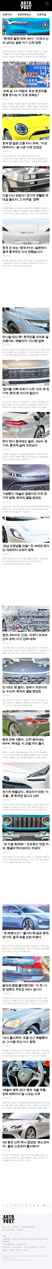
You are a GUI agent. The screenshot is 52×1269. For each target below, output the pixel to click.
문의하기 (20, 1230)
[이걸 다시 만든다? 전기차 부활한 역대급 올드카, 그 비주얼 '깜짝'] (26, 190)
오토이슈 (7, 14)
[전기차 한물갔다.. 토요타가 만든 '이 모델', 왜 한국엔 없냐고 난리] (26, 786)
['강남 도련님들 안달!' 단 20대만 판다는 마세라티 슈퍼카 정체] (26, 541)
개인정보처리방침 (28, 1227)
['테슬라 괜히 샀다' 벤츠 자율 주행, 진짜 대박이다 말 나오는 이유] (26, 1085)
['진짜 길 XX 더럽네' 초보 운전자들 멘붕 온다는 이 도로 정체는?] (26, 86)
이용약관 (15, 1227)
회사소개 (5, 1227)
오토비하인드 (24, 14)
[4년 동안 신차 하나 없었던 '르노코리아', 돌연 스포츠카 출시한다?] (26, 1137)
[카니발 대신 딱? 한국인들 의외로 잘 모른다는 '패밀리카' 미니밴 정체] (26, 332)
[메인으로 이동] (26, 9)
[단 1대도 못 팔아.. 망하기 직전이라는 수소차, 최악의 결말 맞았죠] (26, 682)
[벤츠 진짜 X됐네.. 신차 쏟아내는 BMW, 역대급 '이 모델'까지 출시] (26, 734)
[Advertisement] (26, 287)
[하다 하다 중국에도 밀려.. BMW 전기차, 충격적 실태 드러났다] (26, 436)
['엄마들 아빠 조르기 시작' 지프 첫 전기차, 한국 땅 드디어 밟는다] (26, 384)
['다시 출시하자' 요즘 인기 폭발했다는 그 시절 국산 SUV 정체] (26, 1032)
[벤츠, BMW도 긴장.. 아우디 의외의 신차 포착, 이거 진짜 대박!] (26, 630)
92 (44, 1206)
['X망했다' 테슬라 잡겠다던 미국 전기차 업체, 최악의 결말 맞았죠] (26, 488)
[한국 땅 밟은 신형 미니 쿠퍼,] (26, 138)
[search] (47, 3)
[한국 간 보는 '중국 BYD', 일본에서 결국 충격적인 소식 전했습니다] (26, 242)
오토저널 (41, 14)
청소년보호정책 (8, 1230)
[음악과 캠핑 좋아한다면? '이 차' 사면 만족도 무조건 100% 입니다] (26, 980)
